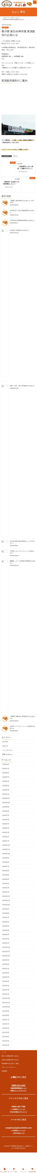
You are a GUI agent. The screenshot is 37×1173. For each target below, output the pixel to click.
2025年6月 (5, 819)
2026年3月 (5, 785)
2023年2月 (5, 939)
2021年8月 (5, 1015)
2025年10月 (6, 802)
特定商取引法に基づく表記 (10, 1063)
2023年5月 (5, 926)
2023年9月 (5, 909)
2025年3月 (5, 832)
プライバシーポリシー (9, 1067)
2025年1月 (5, 841)
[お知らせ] (9, 169)
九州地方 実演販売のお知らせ (19, 230)
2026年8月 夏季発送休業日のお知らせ (22, 220)
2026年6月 (5, 773)
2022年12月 (6, 947)
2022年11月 (6, 951)
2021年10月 (6, 1007)
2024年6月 (5, 870)
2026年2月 (5, 790)
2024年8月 (5, 862)
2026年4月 (5, 781)
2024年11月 (6, 849)
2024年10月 (6, 853)
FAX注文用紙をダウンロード (18, 1112)
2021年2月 (5, 1041)
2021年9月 (5, 1011)
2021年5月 (5, 1028)
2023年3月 (5, 934)
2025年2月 (5, 836)
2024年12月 (6, 845)
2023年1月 (5, 943)
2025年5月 (5, 824)
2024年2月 (5, 888)
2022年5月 (5, 977)
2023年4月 (5, 930)
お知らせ (5, 27)
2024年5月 (5, 875)
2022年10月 (6, 956)
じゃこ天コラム (7, 750)
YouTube (5, 741)
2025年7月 (5, 815)
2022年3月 (5, 985)
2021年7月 (5, 1019)
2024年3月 (5, 883)
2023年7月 (5, 917)
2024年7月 (5, 866)
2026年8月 (5, 764)
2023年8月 (5, 913)
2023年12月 (6, 896)
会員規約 (4, 1071)
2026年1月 (5, 794)
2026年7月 (5, 768)
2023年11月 (6, 900)
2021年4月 (5, 1032)
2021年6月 (5, 1024)
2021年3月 (5, 1036)
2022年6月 (5, 973)
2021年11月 (6, 1002)
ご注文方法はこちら (19, 1133)
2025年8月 (5, 811)
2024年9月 (5, 858)
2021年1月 (5, 1045)
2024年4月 (5, 879)
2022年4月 (5, 981)
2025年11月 (6, 798)
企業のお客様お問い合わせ (10, 1060)
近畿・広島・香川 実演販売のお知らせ (22, 385)
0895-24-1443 (18, 1085)
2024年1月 (5, 892)
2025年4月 (5, 828)
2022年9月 (5, 960)
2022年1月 (5, 994)
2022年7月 (5, 968)
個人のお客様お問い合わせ (10, 1056)
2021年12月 (6, 998)
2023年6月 (5, 922)
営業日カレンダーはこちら (18, 1090)
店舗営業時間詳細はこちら (18, 1088)
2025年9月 (5, 807)
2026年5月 (5, 777)
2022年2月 (5, 990)
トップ (4, 1052)
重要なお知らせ (7, 754)
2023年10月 (6, 905)
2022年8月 (5, 964)
